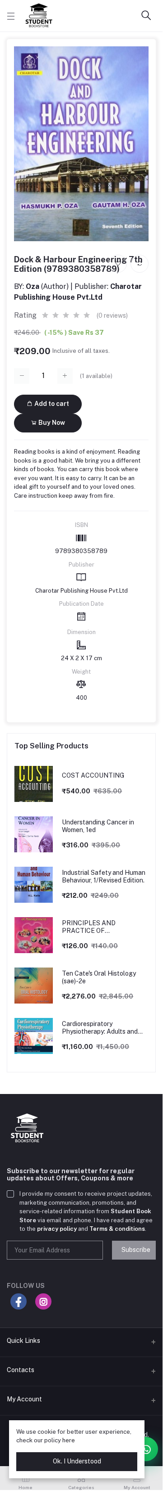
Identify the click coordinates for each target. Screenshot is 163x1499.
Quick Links (23, 1340)
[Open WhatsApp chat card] (146, 1449)
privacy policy (57, 1228)
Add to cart (51, 403)
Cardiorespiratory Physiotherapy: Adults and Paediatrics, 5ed (100, 1027)
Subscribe (135, 1249)
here (68, 1440)
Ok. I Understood (77, 1461)
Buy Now (51, 422)
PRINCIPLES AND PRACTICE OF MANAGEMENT (89, 927)
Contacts (20, 1369)
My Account (24, 1399)
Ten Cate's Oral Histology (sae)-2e (99, 977)
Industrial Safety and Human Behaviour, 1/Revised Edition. (103, 876)
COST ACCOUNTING (93, 775)
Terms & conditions (117, 1228)
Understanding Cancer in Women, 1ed (98, 826)
